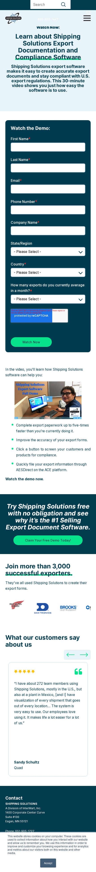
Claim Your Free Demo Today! (48, 540)
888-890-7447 (48, 19)
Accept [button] (48, 863)
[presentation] (70, 655)
